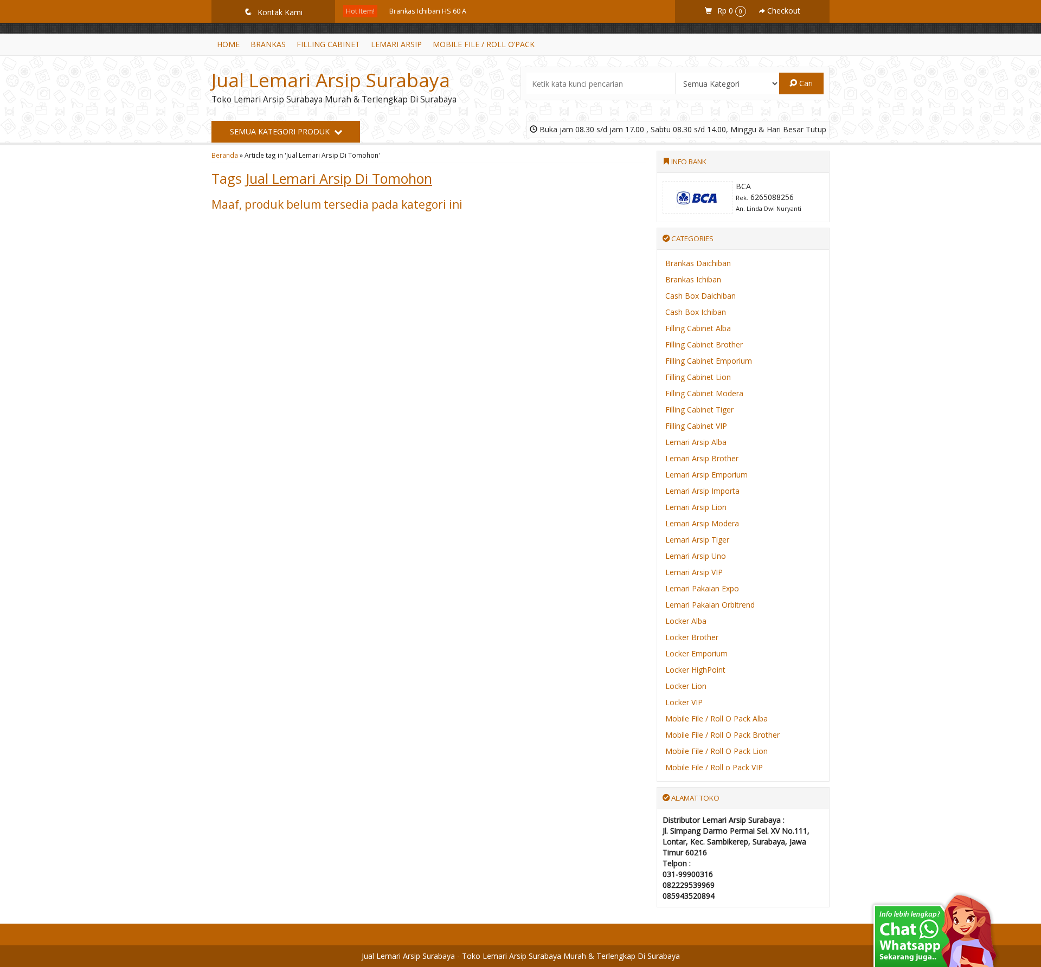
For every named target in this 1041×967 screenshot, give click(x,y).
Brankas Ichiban (693, 279)
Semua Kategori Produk (281, 131)
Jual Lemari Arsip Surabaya (330, 80)
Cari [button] (805, 83)
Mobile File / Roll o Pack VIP (714, 767)
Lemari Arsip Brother (701, 458)
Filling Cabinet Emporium (708, 361)
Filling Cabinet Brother (704, 344)
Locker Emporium (696, 653)
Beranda (224, 155)
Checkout (782, 10)
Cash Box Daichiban (700, 296)
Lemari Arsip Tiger (697, 539)
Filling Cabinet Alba (698, 328)
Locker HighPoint (695, 670)
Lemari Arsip (396, 44)
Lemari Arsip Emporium (706, 474)
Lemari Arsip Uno (695, 556)
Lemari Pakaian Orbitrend (710, 604)
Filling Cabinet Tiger (699, 409)
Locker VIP (684, 702)
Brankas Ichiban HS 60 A (427, 11)
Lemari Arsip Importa (702, 491)
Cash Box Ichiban (695, 312)
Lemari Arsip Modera (702, 523)
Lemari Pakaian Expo (702, 588)
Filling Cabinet (328, 44)
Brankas (268, 44)
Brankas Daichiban (698, 263)
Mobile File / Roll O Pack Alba (716, 718)
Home (228, 44)
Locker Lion (685, 686)
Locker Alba (685, 621)
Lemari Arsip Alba (696, 442)
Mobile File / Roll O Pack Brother (722, 735)
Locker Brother (691, 637)
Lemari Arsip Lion (696, 507)
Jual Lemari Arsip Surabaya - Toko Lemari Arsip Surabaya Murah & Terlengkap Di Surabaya (521, 956)
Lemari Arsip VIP (694, 572)
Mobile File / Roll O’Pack (484, 44)
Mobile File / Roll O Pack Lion (716, 751)
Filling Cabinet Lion (698, 377)
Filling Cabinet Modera (704, 393)
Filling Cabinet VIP (696, 426)
